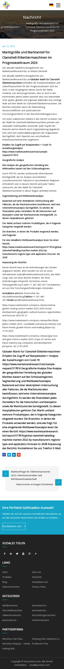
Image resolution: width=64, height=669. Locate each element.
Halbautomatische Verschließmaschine (12, 616)
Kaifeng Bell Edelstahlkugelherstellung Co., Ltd (15, 649)
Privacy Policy (39, 586)
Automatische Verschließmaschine (42, 611)
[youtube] (23, 553)
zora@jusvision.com (39, 664)
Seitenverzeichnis (11, 586)
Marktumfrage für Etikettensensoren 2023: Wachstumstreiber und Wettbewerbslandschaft (30, 475)
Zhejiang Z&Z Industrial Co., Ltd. (46, 639)
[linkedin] (11, 553)
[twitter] (17, 553)
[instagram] (29, 553)
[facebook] (4, 553)
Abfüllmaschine (10, 605)
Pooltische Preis (40, 643)
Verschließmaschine (12, 610)
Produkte (6, 577)
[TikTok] (35, 553)
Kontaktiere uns (12, 526)
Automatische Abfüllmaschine (39, 606)
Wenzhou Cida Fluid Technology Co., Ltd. (12, 639)
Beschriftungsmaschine (43, 615)
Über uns (36, 572)
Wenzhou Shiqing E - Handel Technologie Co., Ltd (16, 644)
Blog (4, 581)
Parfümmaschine (40, 620)
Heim (5, 26)
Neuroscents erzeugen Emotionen (34, 484)
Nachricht (14, 26)
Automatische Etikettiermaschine (11, 621)
